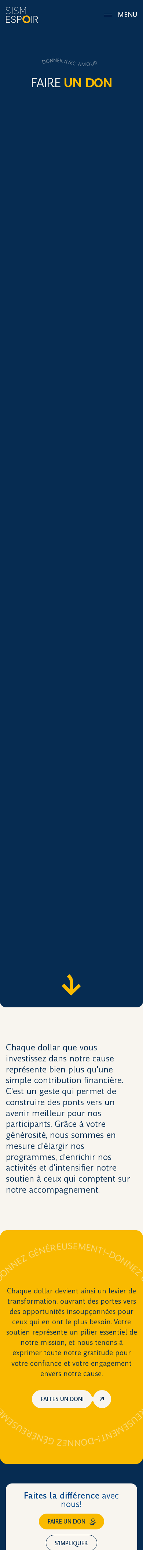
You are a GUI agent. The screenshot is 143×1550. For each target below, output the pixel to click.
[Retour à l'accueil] (22, 15)
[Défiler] (71, 985)
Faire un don (66, 1521)
